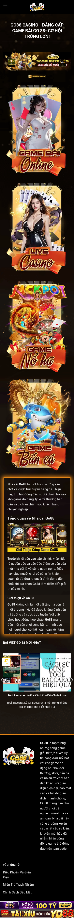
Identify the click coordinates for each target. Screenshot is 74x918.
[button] (5, 7)
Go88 (22, 484)
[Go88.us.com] (37, 7)
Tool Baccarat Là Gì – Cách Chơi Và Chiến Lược (37, 695)
